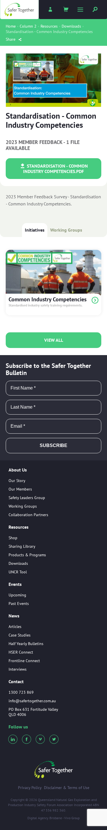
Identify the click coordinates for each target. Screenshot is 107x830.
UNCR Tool (18, 571)
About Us (18, 470)
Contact (16, 681)
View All (53, 340)
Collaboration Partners (28, 514)
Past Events (19, 603)
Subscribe (53, 445)
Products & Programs (27, 554)
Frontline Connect (24, 660)
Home (11, 26)
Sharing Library (22, 546)
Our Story (17, 480)
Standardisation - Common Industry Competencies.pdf (55, 168)
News (14, 616)
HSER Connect (21, 652)
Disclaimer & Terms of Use (66, 787)
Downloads (71, 26)
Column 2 (28, 26)
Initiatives (35, 230)
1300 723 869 (21, 692)
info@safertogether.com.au (32, 700)
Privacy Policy (30, 787)
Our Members (20, 489)
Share (11, 39)
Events (15, 584)
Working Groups (66, 230)
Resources (49, 26)
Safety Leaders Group (27, 497)
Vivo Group (72, 818)
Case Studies (20, 635)
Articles (15, 626)
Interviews (18, 669)
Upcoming (17, 595)
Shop (13, 537)
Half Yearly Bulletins (26, 643)
